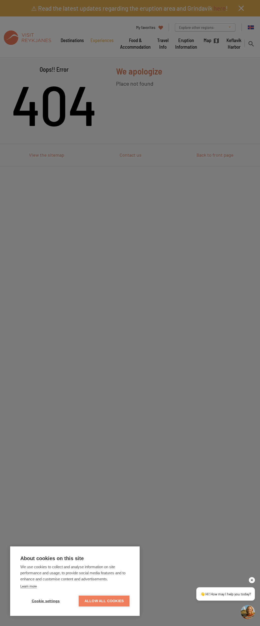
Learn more (28, 586)
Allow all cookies (104, 601)
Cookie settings (46, 601)
